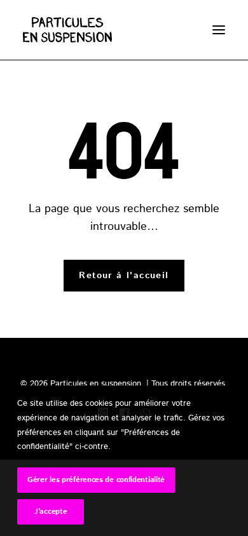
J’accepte (50, 511)
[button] (218, 30)
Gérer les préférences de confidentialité (96, 479)
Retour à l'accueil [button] (124, 275)
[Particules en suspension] (47, 30)
